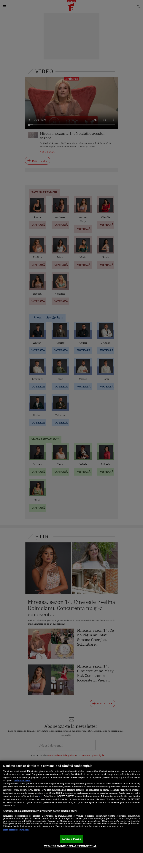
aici (40, 795)
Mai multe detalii (22, 780)
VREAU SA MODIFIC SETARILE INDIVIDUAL (70, 846)
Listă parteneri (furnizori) (16, 829)
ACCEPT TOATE (71, 838)
